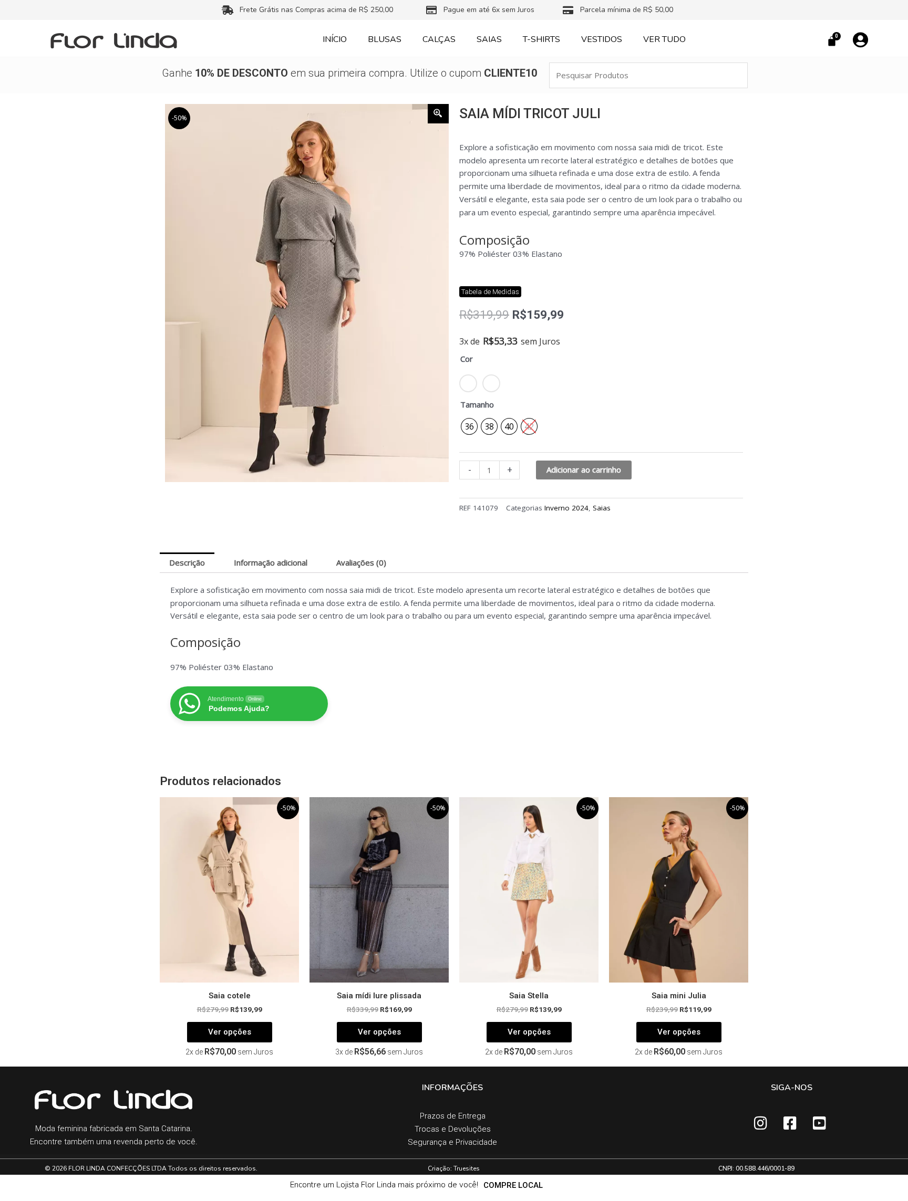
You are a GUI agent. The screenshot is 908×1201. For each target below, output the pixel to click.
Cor (466, 358)
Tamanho (477, 404)
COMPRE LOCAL (513, 1185)
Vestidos (601, 39)
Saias (489, 39)
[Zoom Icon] (438, 113)
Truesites (466, 1168)
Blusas (384, 39)
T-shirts (541, 39)
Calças (439, 39)
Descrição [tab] (187, 562)
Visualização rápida (229, 973)
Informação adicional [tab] (270, 562)
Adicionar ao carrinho (583, 469)
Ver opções (229, 1032)
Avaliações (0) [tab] (361, 562)
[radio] (469, 426)
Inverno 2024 (566, 508)
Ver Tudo (664, 39)
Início (335, 39)
